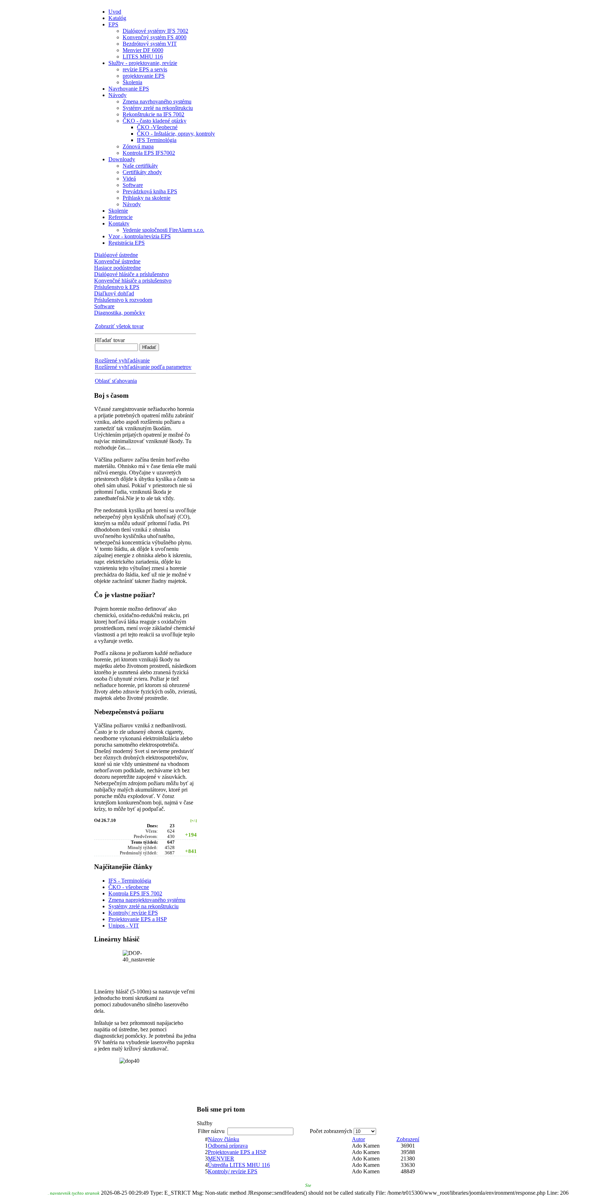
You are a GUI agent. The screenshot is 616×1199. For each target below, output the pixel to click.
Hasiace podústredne (117, 268)
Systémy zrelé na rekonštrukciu (143, 906)
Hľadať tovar (110, 340)
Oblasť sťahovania (116, 381)
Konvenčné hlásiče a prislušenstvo (132, 281)
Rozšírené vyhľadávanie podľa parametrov (143, 367)
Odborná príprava (228, 1146)
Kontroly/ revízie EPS (133, 913)
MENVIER (221, 1158)
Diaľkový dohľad (114, 293)
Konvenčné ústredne (117, 261)
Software (104, 306)
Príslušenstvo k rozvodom (123, 300)
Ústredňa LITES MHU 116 (239, 1165)
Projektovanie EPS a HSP (137, 919)
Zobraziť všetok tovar (119, 326)
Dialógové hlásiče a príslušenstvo (131, 274)
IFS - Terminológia (129, 881)
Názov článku (223, 1139)
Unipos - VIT (123, 926)
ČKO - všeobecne (128, 887)
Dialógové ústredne (116, 255)
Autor (358, 1139)
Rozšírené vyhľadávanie (122, 360)
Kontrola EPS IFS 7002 (135, 893)
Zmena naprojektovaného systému (146, 900)
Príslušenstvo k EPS (116, 287)
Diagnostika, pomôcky (119, 313)
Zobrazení (407, 1139)
